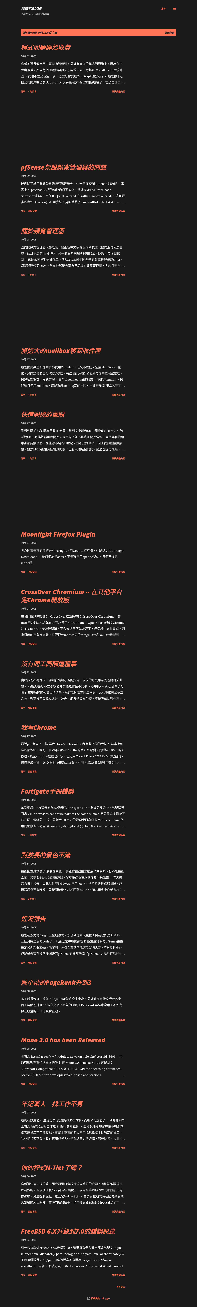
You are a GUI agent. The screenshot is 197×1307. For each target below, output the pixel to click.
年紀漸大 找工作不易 (51, 1104)
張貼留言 (32, 211)
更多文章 (120, 1286)
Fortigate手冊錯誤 (47, 791)
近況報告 (33, 918)
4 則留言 (32, 91)
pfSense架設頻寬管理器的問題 (63, 167)
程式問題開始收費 (45, 47)
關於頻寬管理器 (42, 231)
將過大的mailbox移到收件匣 (61, 350)
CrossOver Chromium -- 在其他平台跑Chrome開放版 (71, 596)
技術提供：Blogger (100, 1298)
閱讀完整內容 (118, 91)
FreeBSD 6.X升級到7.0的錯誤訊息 (68, 1231)
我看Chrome (38, 727)
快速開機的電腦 (42, 414)
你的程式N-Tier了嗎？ (51, 1167)
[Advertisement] (73, 128)
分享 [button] (23, 91)
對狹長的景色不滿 (45, 855)
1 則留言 (32, 458)
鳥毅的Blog (31, 8)
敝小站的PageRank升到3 (56, 982)
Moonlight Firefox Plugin (58, 534)
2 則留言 (32, 898)
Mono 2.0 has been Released (63, 1040)
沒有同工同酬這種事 (48, 663)
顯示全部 (170, 32)
